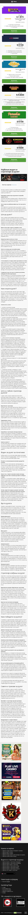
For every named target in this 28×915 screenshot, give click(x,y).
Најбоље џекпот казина (7, 853)
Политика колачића (6, 890)
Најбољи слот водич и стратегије (9, 870)
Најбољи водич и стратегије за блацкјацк (11, 863)
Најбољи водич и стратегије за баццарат (11, 862)
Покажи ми (14, 184)
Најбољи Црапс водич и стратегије (10, 864)
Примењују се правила (20, 22)
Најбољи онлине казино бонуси (9, 856)
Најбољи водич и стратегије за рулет (10, 867)
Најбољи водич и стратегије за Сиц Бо (11, 868)
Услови (3, 892)
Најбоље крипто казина (7, 852)
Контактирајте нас (6, 888)
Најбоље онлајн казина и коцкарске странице (12, 850)
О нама (3, 887)
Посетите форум (6, 881)
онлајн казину (13, 456)
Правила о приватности (7, 891)
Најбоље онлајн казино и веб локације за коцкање (13, 854)
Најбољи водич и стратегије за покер (10, 866)
